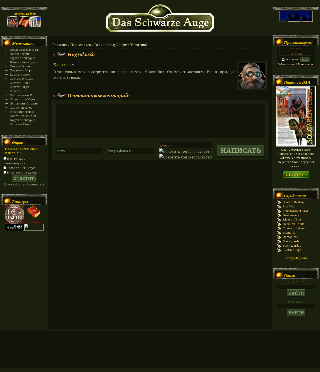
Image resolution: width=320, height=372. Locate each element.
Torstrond (138, 44)
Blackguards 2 (292, 245)
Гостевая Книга (21, 124)
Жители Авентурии (23, 62)
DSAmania (14, 214)
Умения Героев (20, 66)
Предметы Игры (21, 70)
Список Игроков (21, 107)
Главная (59, 44)
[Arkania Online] (14, 229)
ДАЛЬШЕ (296, 173)
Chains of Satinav (294, 228)
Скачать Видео (20, 83)
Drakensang (291, 215)
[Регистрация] (24, 26)
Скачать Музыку (21, 78)
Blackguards (291, 241)
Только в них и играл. (21, 168)
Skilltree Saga (292, 250)
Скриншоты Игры (22, 99)
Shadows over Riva (295, 211)
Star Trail (289, 206)
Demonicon (290, 237)
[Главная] (12, 26)
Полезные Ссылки (23, 116)
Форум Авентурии (22, 120)
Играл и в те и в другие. (22, 172)
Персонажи (80, 44)
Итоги (8, 184)
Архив (19, 184)
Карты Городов (20, 74)
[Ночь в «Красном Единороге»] (296, 145)
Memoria (289, 232)
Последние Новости (24, 49)
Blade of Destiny (293, 202)
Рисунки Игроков (22, 111)
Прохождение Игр (22, 95)
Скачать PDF (18, 91)
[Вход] (35, 26)
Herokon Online (293, 224)
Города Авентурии (22, 58)
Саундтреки (295, 196)
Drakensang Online (110, 44)
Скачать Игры (19, 87)
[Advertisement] (160, 354)
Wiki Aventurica (34, 214)
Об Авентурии (20, 54)
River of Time (292, 219)
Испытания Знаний (24, 103)
